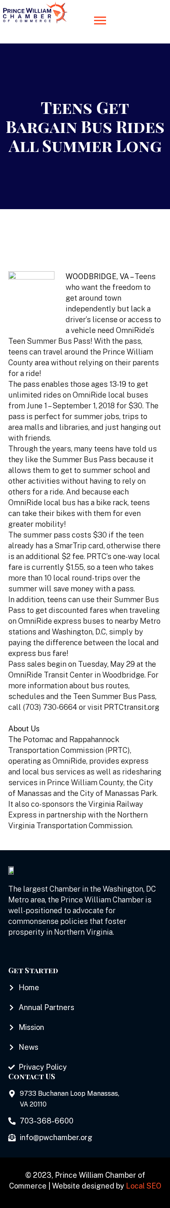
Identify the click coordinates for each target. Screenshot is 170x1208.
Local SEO (143, 1185)
